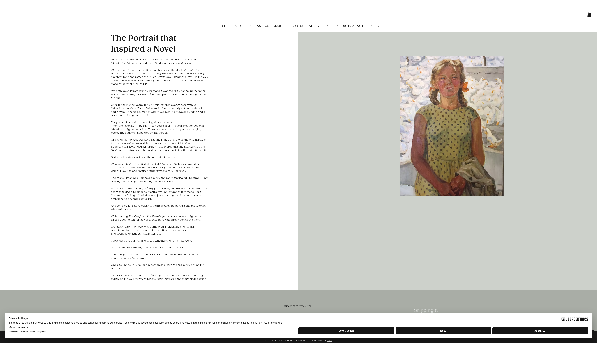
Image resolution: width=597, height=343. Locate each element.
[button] (589, 14)
